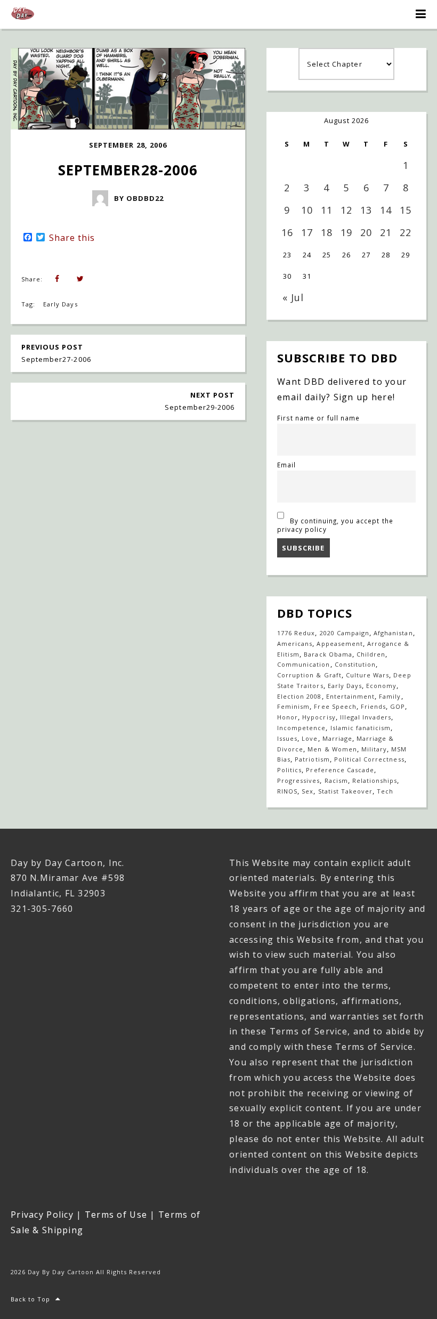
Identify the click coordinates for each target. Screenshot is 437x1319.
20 (366, 232)
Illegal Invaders (366, 717)
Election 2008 (299, 696)
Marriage (337, 738)
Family (390, 696)
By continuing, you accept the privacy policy (335, 524)
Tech (385, 791)
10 (307, 210)
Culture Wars (367, 675)
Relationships (375, 780)
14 (386, 210)
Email (286, 464)
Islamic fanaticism (360, 728)
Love (310, 738)
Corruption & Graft (309, 675)
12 (346, 210)
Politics (289, 770)
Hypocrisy (318, 717)
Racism (336, 780)
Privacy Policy (42, 1214)
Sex (307, 791)
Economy (381, 686)
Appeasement (339, 644)
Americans (294, 644)
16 (287, 232)
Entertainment (350, 696)
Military (374, 749)
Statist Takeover (345, 791)
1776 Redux (296, 633)
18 (327, 232)
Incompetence (301, 728)
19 (346, 232)
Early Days (60, 304)
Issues (287, 738)
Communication (303, 664)
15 (405, 210)
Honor (287, 717)
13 (366, 210)
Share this (72, 237)
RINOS (287, 791)
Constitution (355, 664)
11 (327, 210)
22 (405, 232)
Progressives (298, 780)
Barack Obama (328, 654)
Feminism (293, 706)
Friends (373, 706)
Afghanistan (393, 633)
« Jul (293, 297)
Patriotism (312, 759)
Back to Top (30, 1299)
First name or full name (318, 418)
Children (371, 654)
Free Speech (335, 706)
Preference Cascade (340, 770)
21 (386, 232)
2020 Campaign (345, 633)
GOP (397, 706)
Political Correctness (369, 759)
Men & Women (332, 749)
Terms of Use (116, 1214)
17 (307, 232)
